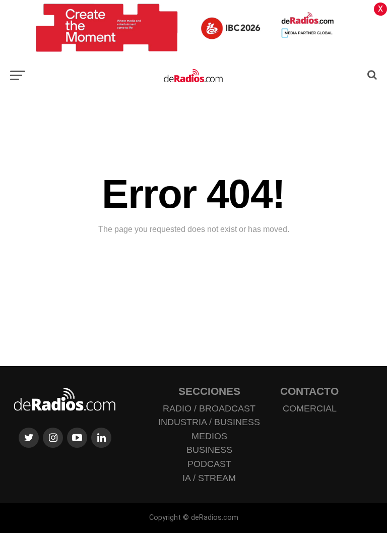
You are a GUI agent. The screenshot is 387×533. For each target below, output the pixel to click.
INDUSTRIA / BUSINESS (209, 422)
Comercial (310, 408)
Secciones (209, 391)
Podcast (209, 464)
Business (209, 450)
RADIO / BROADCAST (209, 408)
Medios (209, 436)
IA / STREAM (209, 478)
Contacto (309, 391)
